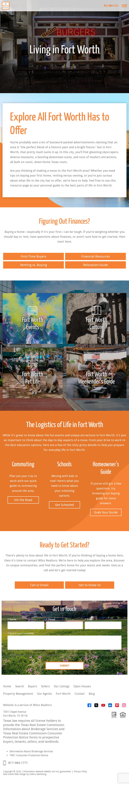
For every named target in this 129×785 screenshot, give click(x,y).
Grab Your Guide (106, 512)
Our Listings (61, 686)
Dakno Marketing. (38, 774)
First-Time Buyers (33, 256)
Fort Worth (63, 693)
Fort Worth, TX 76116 (15, 715)
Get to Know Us (90, 585)
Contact (80, 693)
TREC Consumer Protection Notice (28, 755)
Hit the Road (23, 500)
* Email (89, 619)
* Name (12, 619)
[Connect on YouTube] (103, 706)
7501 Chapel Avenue (14, 711)
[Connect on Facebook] (89, 706)
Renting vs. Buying (33, 265)
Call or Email (39, 585)
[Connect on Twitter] (96, 706)
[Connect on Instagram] (124, 706)
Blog (92, 693)
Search (19, 686)
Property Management (18, 693)
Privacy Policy (80, 771)
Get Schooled (64, 505)
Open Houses (82, 686)
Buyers (32, 686)
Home (7, 686)
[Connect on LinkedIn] (110, 706)
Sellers (45, 686)
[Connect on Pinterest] (117, 706)
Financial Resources (95, 256)
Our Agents (44, 693)
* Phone (50, 619)
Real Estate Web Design (14, 774)
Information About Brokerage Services (31, 751)
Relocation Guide (95, 265)
